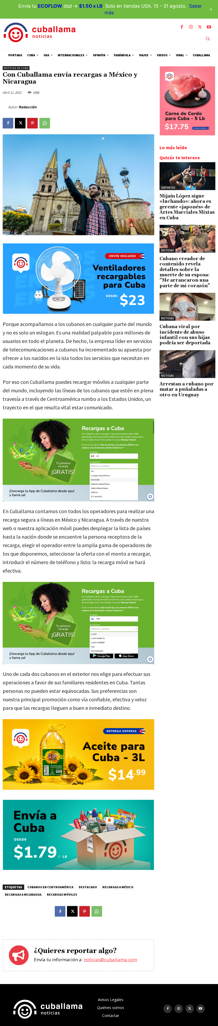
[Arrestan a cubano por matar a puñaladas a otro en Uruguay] (187, 364)
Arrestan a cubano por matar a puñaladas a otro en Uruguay (187, 389)
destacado (88, 887)
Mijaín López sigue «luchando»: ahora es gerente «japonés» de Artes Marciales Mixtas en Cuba (187, 207)
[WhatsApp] (44, 123)
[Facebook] (182, 27)
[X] (200, 27)
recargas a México (117, 887)
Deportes (168, 188)
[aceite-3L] (78, 754)
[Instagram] (191, 27)
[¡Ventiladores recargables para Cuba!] (78, 312)
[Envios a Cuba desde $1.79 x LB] (78, 868)
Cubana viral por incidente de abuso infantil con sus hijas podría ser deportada (185, 335)
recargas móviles (62, 894)
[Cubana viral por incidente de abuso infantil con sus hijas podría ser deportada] (187, 307)
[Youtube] (209, 27)
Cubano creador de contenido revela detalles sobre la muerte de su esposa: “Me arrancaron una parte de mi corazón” (185, 272)
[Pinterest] (32, 123)
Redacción (28, 107)
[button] (207, 38)
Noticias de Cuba (16, 68)
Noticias (167, 250)
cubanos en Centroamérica (50, 887)
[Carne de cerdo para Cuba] (187, 134)
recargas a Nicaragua (23, 894)
